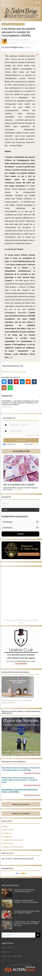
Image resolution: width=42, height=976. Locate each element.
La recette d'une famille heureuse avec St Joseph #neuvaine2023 (20, 620)
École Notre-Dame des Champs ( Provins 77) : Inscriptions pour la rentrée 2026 (21, 769)
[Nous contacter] (19, 874)
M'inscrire (36, 444)
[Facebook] (10, 381)
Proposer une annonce (21, 804)
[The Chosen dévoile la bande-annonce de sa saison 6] (7, 897)
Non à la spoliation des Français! (18, 484)
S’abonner (7, 833)
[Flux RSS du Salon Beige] (23, 874)
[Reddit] (28, 381)
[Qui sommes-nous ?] (17, 874)
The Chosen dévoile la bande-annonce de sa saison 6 (24, 890)
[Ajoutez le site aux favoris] (21, 874)
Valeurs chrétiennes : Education (13, 24)
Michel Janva (15, 40)
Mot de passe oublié (32, 435)
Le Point (27, 47)
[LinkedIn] (22, 381)
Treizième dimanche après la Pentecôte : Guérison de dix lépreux (26, 901)
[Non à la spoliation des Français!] (21, 481)
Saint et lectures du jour (13, 840)
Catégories (7, 837)
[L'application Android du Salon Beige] (25, 874)
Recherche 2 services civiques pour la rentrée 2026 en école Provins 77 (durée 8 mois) (19, 780)
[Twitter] (4, 381)
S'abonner (6, 952)
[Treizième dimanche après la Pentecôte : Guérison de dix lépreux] (7, 907)
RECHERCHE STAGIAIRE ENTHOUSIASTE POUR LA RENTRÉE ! (20, 791)
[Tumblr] (34, 381)
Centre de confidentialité (13, 847)
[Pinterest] (16, 381)
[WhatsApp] (10, 387)
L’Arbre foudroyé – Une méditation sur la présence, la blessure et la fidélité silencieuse (27, 923)
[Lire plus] (17, 489)
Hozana (21, 622)
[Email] (4, 387)
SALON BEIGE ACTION (21, 451)
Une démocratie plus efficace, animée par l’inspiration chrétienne (27, 912)
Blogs (5, 826)
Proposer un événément (21, 813)
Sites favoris (8, 843)
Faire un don (8, 830)
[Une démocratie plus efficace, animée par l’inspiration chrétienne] (7, 918)
